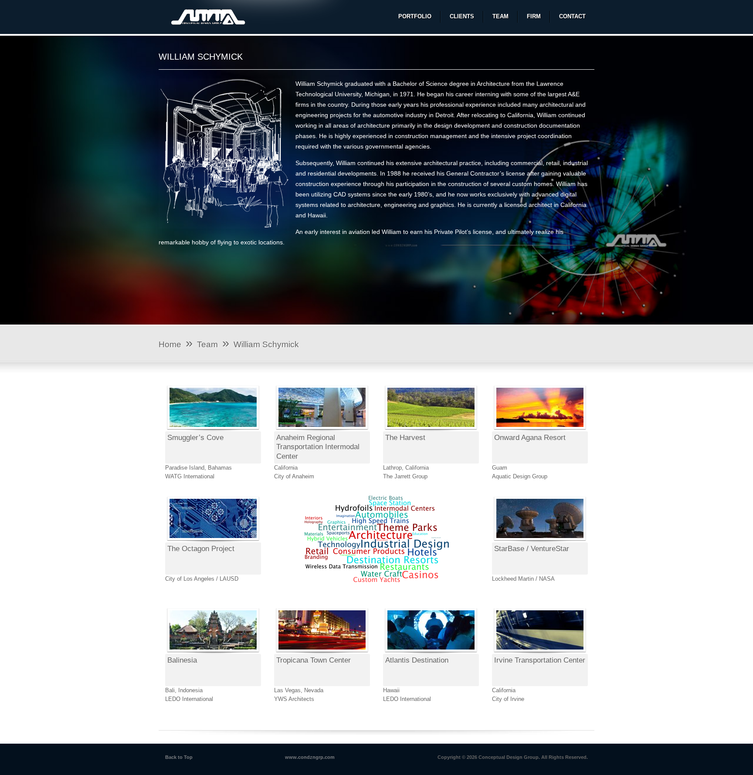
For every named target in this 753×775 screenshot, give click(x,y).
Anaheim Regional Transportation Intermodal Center (318, 446)
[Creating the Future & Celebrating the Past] (210, 18)
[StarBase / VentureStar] (540, 540)
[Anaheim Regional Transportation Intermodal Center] (322, 429)
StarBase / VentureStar (531, 549)
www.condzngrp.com (310, 757)
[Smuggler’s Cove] (213, 429)
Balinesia (182, 660)
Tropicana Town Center (313, 660)
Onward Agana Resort (530, 437)
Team (207, 344)
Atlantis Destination (416, 660)
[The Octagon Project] (213, 540)
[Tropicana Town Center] (322, 652)
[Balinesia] (213, 652)
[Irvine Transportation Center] (540, 652)
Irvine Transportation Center (539, 660)
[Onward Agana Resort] (540, 429)
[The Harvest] (431, 429)
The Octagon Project (200, 549)
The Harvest (405, 437)
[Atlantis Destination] (431, 652)
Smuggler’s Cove (195, 437)
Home (170, 344)
